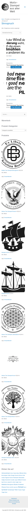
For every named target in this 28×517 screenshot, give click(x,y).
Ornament (21, 484)
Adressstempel (6, 473)
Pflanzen (4, 487)
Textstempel (10, 490)
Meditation (4, 484)
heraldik (12, 479)
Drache (16, 475)
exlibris (3, 477)
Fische (11, 477)
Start (3, 19)
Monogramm (10, 484)
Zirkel (6, 492)
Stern (25, 487)
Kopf (3, 482)
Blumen (22, 473)
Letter (13, 482)
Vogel (23, 490)
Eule (24, 475)
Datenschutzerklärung (14, 502)
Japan (16, 479)
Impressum (14, 498)
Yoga (3, 492)
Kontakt (14, 503)
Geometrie (21, 477)
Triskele (20, 489)
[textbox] (13, 130)
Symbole (4, 490)
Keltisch (20, 479)
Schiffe (11, 487)
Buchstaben (5, 475)
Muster (16, 484)
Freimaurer (15, 477)
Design (12, 475)
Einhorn (20, 475)
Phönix (8, 487)
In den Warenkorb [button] (16, 67)
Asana (14, 473)
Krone (5, 482)
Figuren (7, 477)
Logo (17, 482)
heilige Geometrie (6, 479)
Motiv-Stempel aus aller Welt (15, 7)
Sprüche (16, 487)
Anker (11, 473)
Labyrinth (9, 482)
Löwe (20, 482)
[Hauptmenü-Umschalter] (25, 7)
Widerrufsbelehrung (14, 500)
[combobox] (14, 130)
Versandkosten (12, 59)
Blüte (25, 473)
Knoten (24, 479)
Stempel (20, 487)
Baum (18, 473)
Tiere (16, 490)
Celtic (9, 475)
